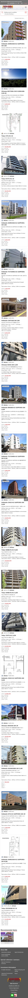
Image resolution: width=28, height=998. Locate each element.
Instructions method (6, 952)
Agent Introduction (19, 952)
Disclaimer (14, 992)
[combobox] (20, 18)
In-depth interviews (5, 969)
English (25, 3)
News (16, 973)
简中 (22, 3)
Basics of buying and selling (20, 970)
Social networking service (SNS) (5, 955)
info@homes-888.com (14, 985)
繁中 (19, 3)
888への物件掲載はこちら (12, 3)
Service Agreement (14, 988)
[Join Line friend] (12, 995)
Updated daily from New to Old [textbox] (21, 18)
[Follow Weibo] (15, 995)
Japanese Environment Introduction (7, 974)
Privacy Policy (14, 990)
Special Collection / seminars (6, 962)
